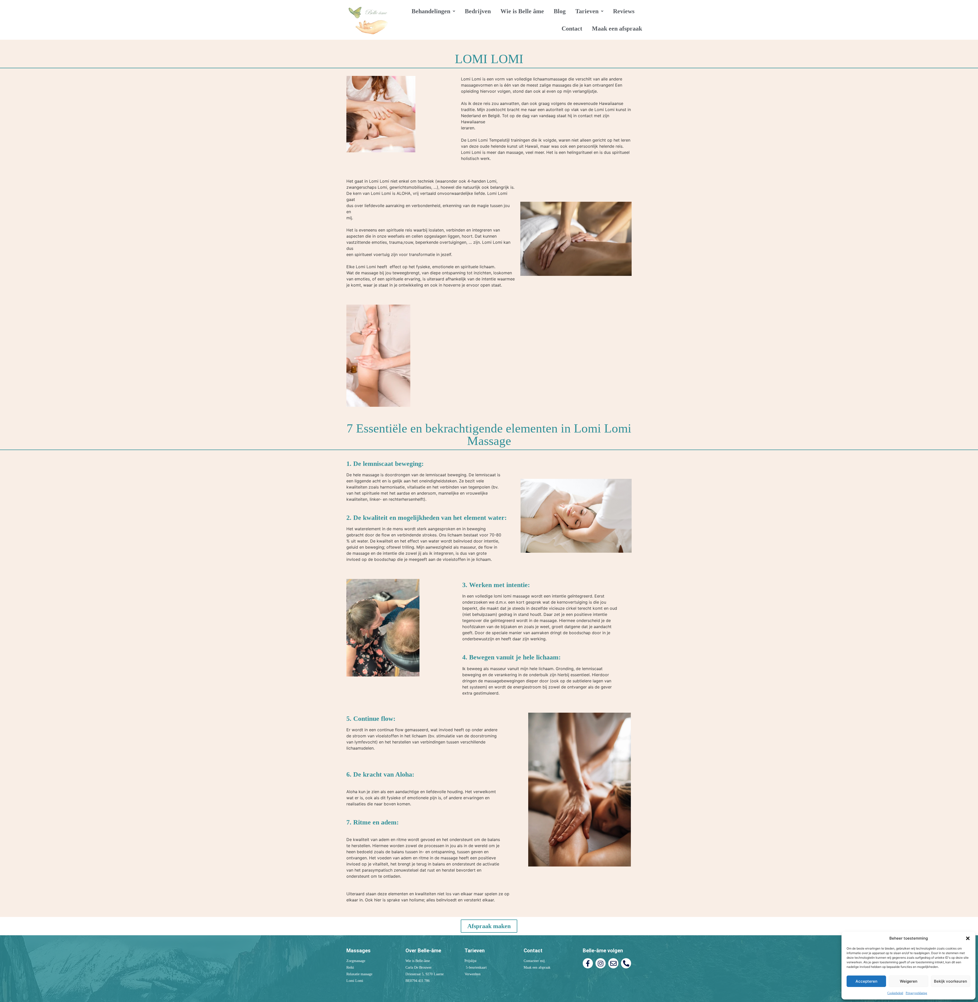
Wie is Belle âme (522, 11)
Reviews (623, 11)
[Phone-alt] (626, 963)
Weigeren (908, 981)
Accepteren (866, 981)
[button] (967, 938)
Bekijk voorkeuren (950, 981)
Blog (560, 11)
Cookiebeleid (895, 993)
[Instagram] (600, 963)
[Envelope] (613, 963)
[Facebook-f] (588, 963)
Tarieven (587, 11)
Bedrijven (478, 11)
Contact (572, 28)
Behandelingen (431, 11)
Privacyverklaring (916, 993)
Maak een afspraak (617, 28)
